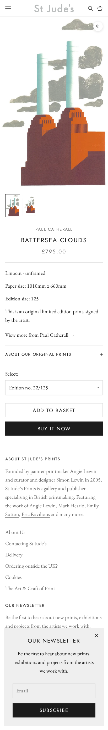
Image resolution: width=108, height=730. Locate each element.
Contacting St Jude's (25, 543)
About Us (15, 532)
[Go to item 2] (29, 205)
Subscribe (54, 710)
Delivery (14, 554)
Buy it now (54, 428)
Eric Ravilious (35, 514)
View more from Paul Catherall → (40, 334)
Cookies (13, 577)
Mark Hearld (71, 505)
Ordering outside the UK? (31, 565)
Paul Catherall (54, 229)
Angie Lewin (42, 505)
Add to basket (54, 410)
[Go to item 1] (12, 205)
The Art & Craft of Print (30, 588)
